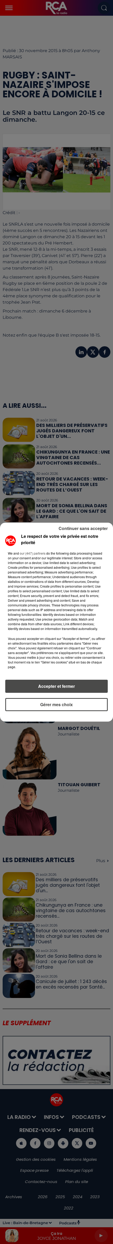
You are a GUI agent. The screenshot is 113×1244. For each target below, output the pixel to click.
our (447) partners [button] (32, 553)
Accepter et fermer (56, 686)
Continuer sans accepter (83, 528)
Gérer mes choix (56, 704)
